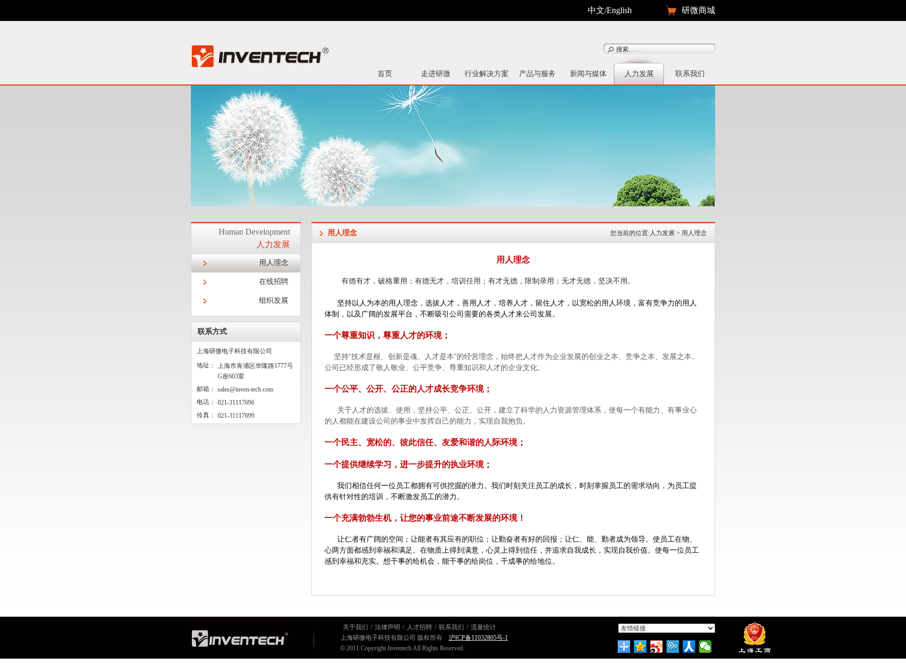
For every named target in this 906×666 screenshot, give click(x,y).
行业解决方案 (487, 74)
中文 (596, 10)
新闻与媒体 (588, 74)
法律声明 (387, 627)
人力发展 (639, 74)
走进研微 (435, 74)
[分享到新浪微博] (656, 646)
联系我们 (690, 74)
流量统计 (483, 627)
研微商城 (698, 10)
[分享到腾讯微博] (673, 646)
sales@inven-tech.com (245, 389)
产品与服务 (537, 74)
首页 (385, 74)
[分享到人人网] (689, 646)
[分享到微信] (705, 646)
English (619, 10)
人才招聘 (419, 627)
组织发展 (273, 300)
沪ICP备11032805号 (476, 637)
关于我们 (355, 627)
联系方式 (212, 331)
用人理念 (273, 263)
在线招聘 (273, 282)
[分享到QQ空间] (640, 646)
